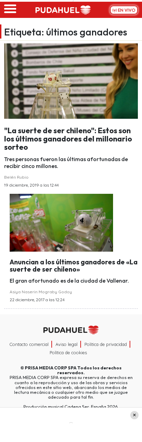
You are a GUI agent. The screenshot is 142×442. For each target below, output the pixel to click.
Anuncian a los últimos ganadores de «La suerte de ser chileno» (74, 265)
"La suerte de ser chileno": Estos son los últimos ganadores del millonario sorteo (68, 139)
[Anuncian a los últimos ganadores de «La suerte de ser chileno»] (61, 222)
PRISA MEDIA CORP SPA (51, 367)
